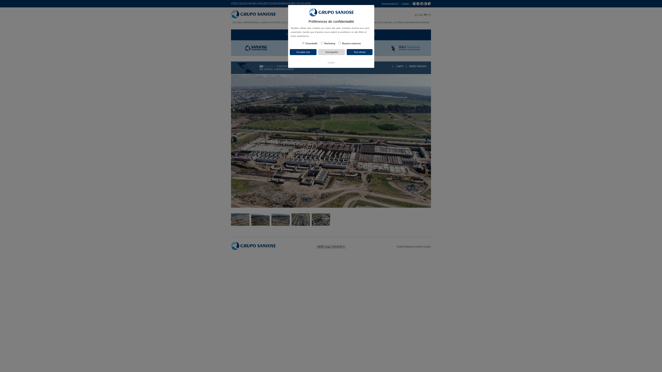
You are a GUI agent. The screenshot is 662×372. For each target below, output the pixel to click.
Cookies (331, 62)
